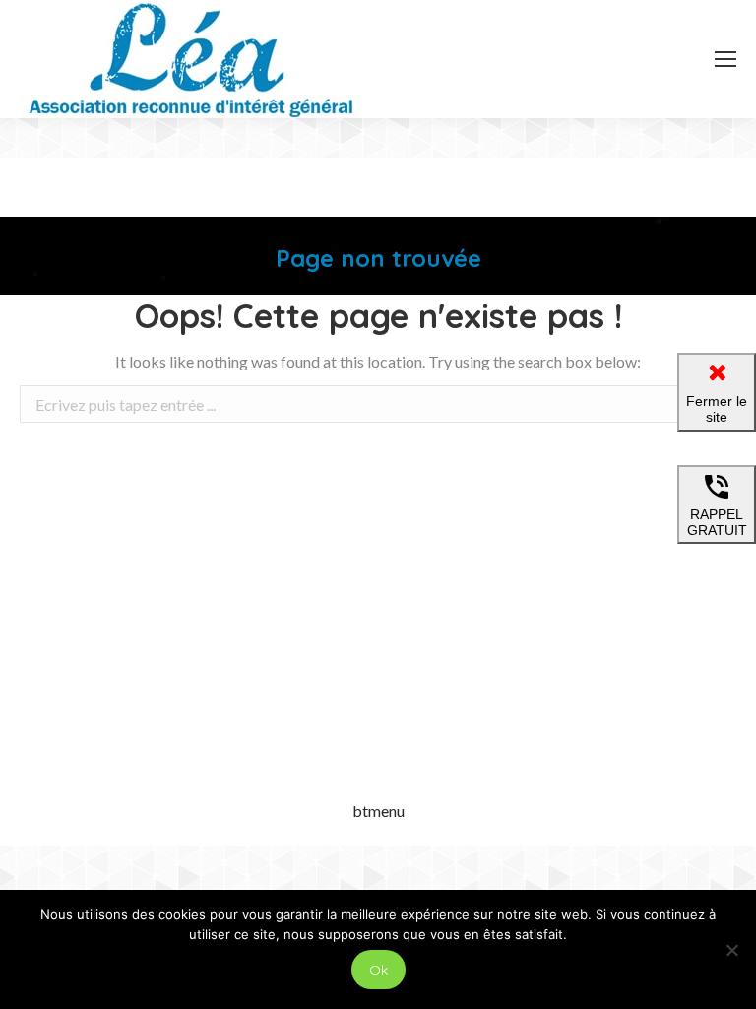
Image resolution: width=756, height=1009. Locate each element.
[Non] (731, 950)
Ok (378, 969)
